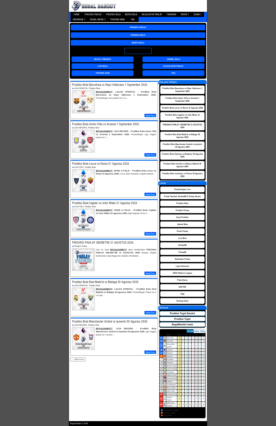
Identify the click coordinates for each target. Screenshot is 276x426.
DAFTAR (182, 287)
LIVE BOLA (103, 66)
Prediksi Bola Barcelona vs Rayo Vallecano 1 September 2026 (109, 85)
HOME (76, 14)
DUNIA (197, 14)
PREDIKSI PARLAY (93, 14)
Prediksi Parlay (80, 246)
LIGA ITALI (79, 167)
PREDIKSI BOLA (113, 14)
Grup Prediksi (182, 217)
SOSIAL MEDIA (96, 19)
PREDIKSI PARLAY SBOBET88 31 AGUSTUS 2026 (103, 242)
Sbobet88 (182, 245)
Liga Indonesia (182, 266)
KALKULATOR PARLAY (152, 14)
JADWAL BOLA (173, 59)
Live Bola (182, 238)
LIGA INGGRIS (80, 128)
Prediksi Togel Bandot (182, 313)
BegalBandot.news (182, 324)
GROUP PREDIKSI (138, 51)
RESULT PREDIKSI (102, 59)
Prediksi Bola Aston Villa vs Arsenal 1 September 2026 (105, 124)
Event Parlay (182, 231)
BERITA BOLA (131, 14)
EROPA (184, 14)
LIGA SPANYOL (81, 88)
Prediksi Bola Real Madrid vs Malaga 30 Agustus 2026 (105, 282)
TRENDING (171, 14)
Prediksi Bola (94, 88)
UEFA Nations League (182, 273)
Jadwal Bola (182, 224)
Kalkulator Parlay (182, 259)
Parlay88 (182, 252)
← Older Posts (78, 359)
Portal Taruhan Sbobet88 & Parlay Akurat (182, 196)
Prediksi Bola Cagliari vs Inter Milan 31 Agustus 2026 (104, 203)
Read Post (150, 115)
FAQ (133, 19)
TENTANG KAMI (117, 19)
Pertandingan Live (182, 189)
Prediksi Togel (182, 319)
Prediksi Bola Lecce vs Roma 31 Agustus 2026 (100, 163)
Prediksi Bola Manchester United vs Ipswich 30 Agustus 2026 (109, 321)
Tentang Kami (182, 301)
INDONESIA (78, 19)
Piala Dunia (182, 280)
